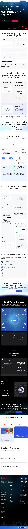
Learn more (3, 209)
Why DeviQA (11, 488)
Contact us (22, 1)
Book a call (14, 20)
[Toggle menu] (26, 1)
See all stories (14, 355)
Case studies (11, 490)
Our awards (11, 489)
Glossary (11, 502)
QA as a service (2, 504)
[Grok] (23, 495)
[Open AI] (20, 495)
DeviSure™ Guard (3, 496)
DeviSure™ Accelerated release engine (3, 495)
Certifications (11, 493)
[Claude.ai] (25, 495)
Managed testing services (4, 502)
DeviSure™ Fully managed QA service (4, 493)
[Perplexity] (22, 495)
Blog (10, 500)
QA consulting (2, 503)
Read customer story (13, 375)
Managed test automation (2, 489)
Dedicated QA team (3, 507)
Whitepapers (11, 501)
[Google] (26, 495)
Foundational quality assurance (3, 487)
